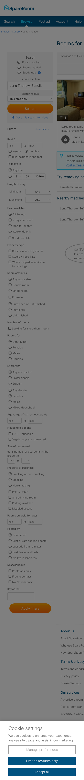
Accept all (42, 772)
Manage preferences (42, 750)
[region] (42, 750)
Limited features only (42, 761)
